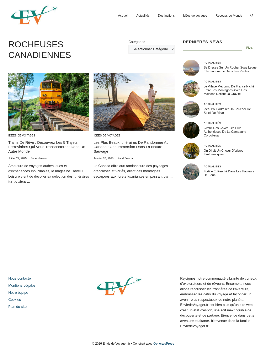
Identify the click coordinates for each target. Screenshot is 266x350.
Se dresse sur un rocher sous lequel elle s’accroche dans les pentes (230, 69)
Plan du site (17, 307)
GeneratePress (163, 343)
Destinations (166, 15)
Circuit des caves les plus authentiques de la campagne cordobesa (225, 131)
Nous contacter (20, 278)
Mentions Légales (22, 285)
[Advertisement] (133, 236)
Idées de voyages (195, 15)
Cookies (14, 300)
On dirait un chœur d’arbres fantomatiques (223, 152)
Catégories (136, 42)
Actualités (143, 15)
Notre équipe (18, 293)
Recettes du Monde (229, 15)
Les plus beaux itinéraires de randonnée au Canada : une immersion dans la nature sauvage (131, 147)
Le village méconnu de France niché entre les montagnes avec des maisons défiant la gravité (229, 90)
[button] (252, 15)
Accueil (123, 15)
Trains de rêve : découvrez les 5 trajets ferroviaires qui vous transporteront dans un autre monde (46, 147)
